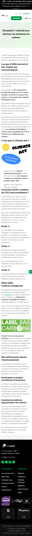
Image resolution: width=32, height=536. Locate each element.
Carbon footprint (25, 533)
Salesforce (21, 486)
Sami (17, 212)
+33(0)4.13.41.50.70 (8, 457)
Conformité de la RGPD (11, 533)
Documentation (25, 526)
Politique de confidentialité (17, 528)
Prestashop (21, 477)
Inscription (16, 18)
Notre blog (5, 477)
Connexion (26, 13)
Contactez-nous (6, 480)
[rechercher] (16, 14)
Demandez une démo (30, 272)
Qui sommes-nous (7, 473)
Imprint (4, 487)
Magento (21, 473)
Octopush (7, 295)
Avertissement (6, 490)
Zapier (20, 492)
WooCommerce (23, 489)
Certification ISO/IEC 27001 (17, 531)
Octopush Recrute (7, 483)
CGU (17, 526)
